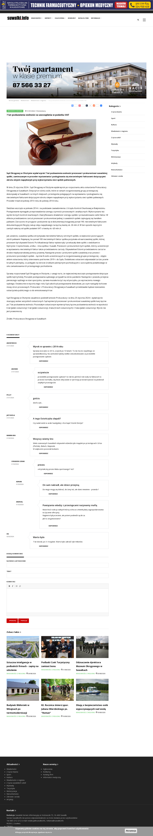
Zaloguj (10, 826)
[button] (9, 586)
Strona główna (14, 100)
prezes (41, 464)
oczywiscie (43, 372)
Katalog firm (83, 18)
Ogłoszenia (60, 18)
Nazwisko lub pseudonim (16, 561)
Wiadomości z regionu (38, 100)
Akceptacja (131, 831)
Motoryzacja (115, 157)
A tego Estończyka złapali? (47, 418)
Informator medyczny (52, 777)
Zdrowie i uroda (117, 176)
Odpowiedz (43, 361)
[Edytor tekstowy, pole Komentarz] (57, 604)
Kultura (114, 124)
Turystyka (115, 150)
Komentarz (11, 582)
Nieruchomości (116, 169)
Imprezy (48, 18)
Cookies (17, 823)
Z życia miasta (116, 111)
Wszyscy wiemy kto (43, 438)
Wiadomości (36, 18)
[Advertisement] (76, 44)
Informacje (95, 18)
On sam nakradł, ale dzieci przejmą (61, 485)
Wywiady (114, 144)
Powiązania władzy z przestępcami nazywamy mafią (70, 505)
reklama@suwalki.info (55, 820)
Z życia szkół (116, 137)
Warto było (38, 537)
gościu (36, 398)
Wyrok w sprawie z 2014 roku (48, 346)
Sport (113, 118)
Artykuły (114, 163)
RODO (9, 823)
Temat (9, 571)
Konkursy (72, 18)
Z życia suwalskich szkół (16, 783)
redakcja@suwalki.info (36, 820)
